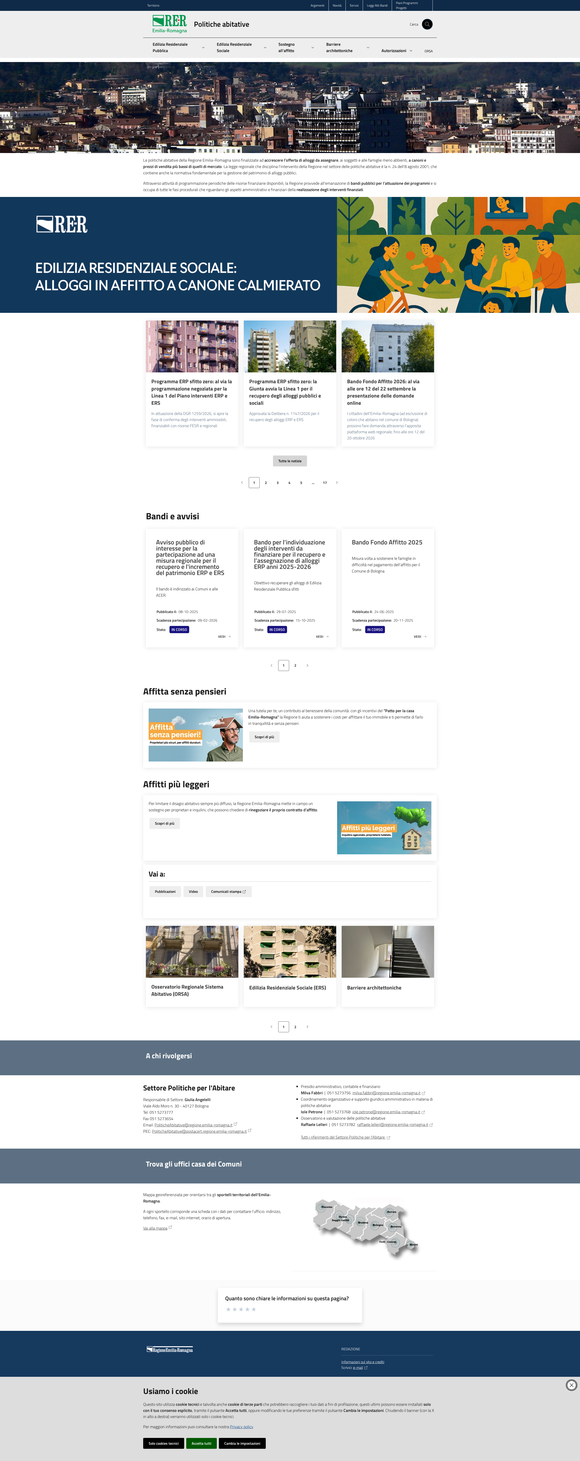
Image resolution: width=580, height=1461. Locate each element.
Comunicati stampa (226, 891)
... (315, 484)
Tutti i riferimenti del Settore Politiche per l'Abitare (343, 1137)
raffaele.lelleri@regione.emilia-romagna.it (392, 1124)
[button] (427, 24)
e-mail (358, 1367)
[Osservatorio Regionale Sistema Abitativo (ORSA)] (192, 952)
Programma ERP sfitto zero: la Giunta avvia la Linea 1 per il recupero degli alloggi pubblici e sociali (285, 392)
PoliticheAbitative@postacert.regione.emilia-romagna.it (199, 1131)
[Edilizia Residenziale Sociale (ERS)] (290, 952)
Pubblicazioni (165, 891)
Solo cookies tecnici (164, 1443)
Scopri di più (264, 737)
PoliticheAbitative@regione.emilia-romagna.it (193, 1125)
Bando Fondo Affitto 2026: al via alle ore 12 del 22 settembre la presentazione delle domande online (383, 392)
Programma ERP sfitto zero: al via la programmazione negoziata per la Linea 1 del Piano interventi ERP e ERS (191, 392)
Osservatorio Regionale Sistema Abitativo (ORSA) (187, 990)
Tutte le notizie (290, 461)
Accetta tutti (201, 1443)
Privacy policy (241, 1427)
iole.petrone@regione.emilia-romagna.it (386, 1112)
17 (326, 484)
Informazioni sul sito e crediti (362, 1362)
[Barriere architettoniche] (388, 952)
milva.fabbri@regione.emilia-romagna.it (386, 1093)
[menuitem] (426, 51)
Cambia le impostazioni (242, 1443)
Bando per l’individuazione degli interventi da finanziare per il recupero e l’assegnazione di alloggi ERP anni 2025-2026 (289, 554)
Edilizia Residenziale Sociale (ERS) (287, 987)
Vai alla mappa (155, 1228)
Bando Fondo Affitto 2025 (387, 542)
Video (193, 891)
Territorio (153, 5)
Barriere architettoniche (374, 987)
